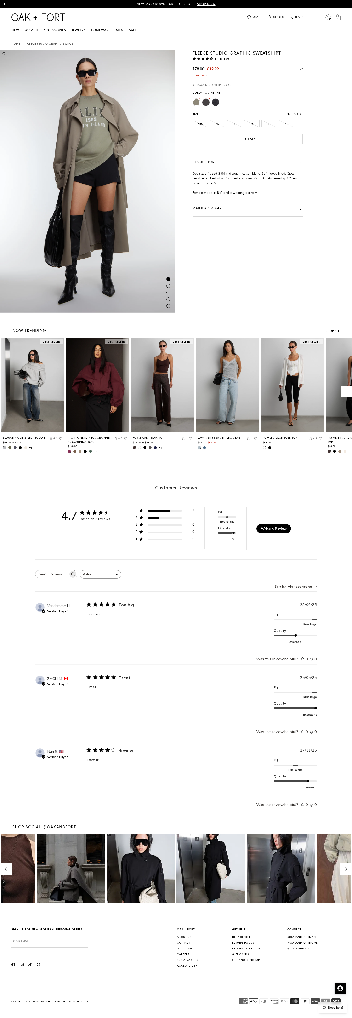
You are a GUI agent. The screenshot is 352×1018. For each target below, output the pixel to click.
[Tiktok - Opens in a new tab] (30, 965)
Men (120, 30)
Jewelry (79, 30)
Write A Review (274, 528)
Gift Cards (240, 954)
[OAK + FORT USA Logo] (38, 17)
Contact (183, 942)
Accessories (55, 30)
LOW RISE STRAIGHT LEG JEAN (219, 437)
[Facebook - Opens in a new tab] (13, 965)
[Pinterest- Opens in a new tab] (38, 965)
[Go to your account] (328, 17)
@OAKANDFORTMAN (301, 937)
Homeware (101, 30)
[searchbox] (51, 574)
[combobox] (100, 574)
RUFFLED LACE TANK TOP (280, 437)
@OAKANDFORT (298, 948)
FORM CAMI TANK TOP (148, 437)
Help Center (241, 937)
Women (31, 30)
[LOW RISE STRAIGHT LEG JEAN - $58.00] (227, 385)
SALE (133, 30)
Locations (185, 948)
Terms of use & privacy (69, 1001)
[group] (32, 395)
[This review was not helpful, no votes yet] (311, 659)
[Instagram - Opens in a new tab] (22, 965)
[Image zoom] (4, 55)
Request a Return (246, 948)
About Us (184, 937)
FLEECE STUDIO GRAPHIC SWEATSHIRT (53, 43)
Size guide (295, 114)
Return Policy (243, 942)
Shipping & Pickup (246, 960)
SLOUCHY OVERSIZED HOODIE (24, 437)
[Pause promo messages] (5, 4)
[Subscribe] (84, 943)
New (15, 30)
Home (15, 43)
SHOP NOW (206, 4)
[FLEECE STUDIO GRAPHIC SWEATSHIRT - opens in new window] (87, 181)
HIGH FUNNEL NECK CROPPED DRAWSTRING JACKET (89, 440)
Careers (183, 954)
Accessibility (187, 965)
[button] (348, 4)
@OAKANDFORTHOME (302, 942)
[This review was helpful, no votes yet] (302, 659)
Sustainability (188, 960)
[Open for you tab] (340, 988)
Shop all (333, 331)
